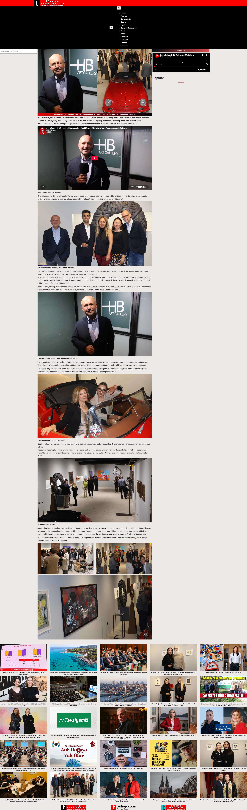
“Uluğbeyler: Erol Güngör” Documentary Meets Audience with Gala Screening (74, 705)
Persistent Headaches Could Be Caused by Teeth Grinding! (123, 768)
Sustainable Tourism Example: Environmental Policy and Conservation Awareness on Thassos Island (73, 673)
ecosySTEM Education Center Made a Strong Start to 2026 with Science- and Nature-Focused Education (23, 800)
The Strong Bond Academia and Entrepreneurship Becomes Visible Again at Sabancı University (223, 736)
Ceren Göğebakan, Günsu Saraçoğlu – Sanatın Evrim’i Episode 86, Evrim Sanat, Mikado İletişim (173, 704)
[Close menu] (119, 8)
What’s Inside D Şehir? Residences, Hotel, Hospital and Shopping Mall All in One (123, 673)
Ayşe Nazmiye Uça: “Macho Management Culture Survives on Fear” (173, 735)
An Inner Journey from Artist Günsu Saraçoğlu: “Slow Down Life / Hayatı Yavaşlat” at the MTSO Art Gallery (73, 800)
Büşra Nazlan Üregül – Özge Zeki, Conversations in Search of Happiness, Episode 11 (124, 800)
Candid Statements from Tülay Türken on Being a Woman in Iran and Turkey (223, 769)
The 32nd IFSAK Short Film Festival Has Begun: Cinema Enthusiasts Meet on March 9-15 (173, 769)
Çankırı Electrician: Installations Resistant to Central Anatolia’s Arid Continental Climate (73, 736)
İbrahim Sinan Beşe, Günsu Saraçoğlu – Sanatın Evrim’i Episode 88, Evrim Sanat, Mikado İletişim (173, 673)
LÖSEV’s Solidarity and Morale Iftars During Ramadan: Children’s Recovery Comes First (23, 769)
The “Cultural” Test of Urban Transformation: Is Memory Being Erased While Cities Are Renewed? (124, 705)
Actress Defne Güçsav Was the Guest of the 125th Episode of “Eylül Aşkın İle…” (23, 705)
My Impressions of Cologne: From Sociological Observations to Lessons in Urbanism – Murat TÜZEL (174, 800)
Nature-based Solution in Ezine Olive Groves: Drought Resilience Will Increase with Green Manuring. (223, 705)
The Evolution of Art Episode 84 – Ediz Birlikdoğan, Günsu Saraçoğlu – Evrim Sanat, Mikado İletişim (223, 800)
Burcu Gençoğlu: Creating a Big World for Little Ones (223, 672)
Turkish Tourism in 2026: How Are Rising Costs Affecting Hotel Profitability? (23, 673)
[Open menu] (111, 27)
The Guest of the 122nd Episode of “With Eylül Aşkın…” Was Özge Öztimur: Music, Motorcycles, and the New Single (23, 736)
